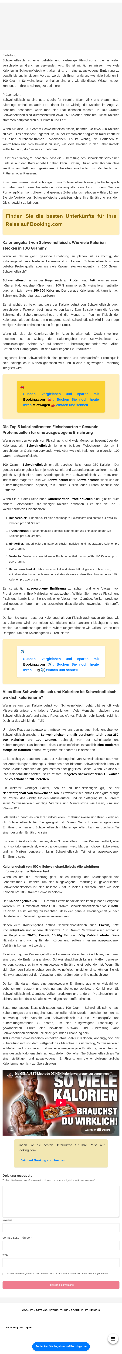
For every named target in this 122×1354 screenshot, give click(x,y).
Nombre (8, 1220)
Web (5, 1255)
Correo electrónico (17, 1238)
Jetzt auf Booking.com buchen (43, 1160)
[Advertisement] (61, 26)
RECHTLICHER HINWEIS (85, 1310)
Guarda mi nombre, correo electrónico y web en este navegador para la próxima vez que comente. (59, 1274)
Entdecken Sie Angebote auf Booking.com (61, 1346)
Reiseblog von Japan (19, 1327)
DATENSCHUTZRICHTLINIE (52, 1310)
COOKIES (28, 1310)
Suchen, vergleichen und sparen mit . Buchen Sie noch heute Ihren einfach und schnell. (61, 399)
